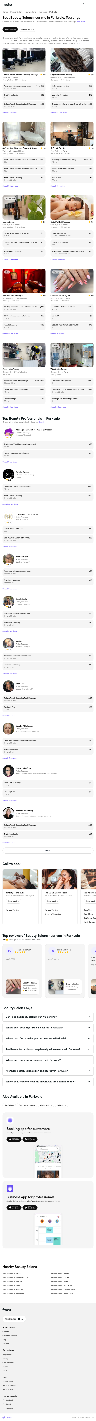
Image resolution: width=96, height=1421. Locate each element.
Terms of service (9, 1385)
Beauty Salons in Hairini (11, 1273)
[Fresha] (7, 4)
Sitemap (5, 1344)
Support (5, 1366)
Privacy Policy (7, 1381)
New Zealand (30, 12)
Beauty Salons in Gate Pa (12, 1281)
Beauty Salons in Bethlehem (13, 1293)
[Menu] (91, 4)
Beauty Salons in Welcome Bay (63, 1289)
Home (5, 12)
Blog (4, 1340)
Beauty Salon (16, 12)
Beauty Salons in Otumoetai (62, 1293)
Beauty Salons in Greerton (12, 1289)
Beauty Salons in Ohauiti (60, 1273)
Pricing (5, 1358)
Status (5, 1371)
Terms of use (7, 1389)
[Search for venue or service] (83, 4)
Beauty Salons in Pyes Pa (60, 1281)
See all (48, 850)
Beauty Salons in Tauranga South (15, 1277)
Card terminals (8, 1362)
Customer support (9, 1336)
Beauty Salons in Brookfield (61, 1285)
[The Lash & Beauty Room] (59, 897)
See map (81, 22)
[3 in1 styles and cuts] (20, 897)
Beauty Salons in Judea (60, 1277)
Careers (5, 1332)
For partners (7, 1354)
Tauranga (43, 12)
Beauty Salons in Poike (11, 1285)
